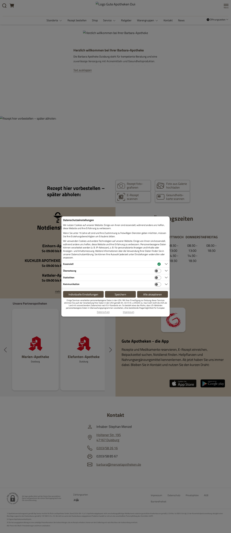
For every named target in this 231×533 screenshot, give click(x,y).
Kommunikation (71, 284)
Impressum (128, 312)
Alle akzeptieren (152, 294)
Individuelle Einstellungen (83, 294)
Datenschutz (103, 312)
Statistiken (68, 277)
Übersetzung (69, 270)
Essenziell (68, 264)
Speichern (120, 294)
